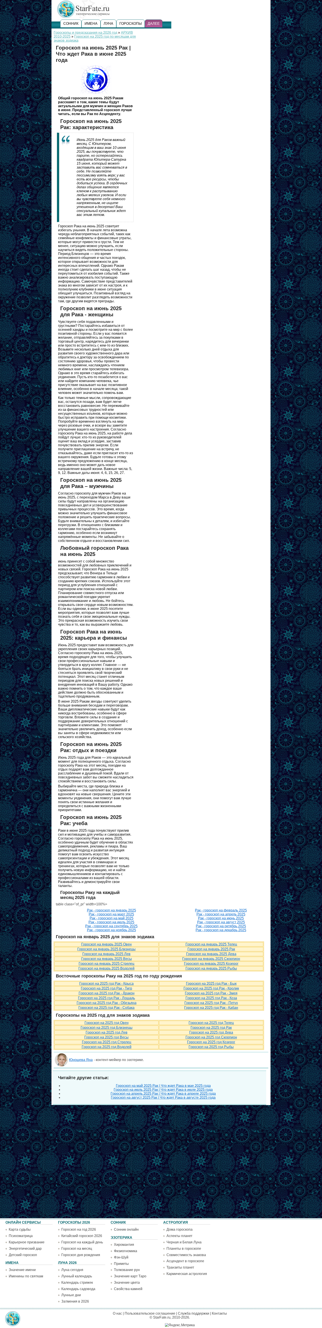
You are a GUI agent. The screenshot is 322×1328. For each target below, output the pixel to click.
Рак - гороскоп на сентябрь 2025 (111, 926)
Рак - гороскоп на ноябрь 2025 (111, 930)
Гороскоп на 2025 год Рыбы (211, 1047)
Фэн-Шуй (121, 1257)
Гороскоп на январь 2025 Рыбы (211, 968)
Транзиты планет (180, 1267)
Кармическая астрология (186, 1274)
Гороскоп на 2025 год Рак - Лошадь (106, 998)
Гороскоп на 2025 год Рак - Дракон (106, 993)
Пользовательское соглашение (150, 1313)
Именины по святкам (26, 1276)
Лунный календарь (76, 1276)
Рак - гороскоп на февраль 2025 (221, 910)
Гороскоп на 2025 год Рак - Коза (211, 998)
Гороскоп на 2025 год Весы (106, 1037)
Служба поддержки (193, 1313)
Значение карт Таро (130, 1276)
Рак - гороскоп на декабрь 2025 (221, 930)
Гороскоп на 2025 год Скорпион (211, 1037)
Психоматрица (21, 1236)
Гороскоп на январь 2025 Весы (106, 959)
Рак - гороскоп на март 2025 (111, 914)
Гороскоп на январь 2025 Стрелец (106, 963)
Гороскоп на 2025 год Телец (211, 1023)
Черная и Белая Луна (184, 1242)
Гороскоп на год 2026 (78, 1229)
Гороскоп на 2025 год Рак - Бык (211, 983)
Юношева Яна (81, 1060)
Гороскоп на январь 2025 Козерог (211, 963)
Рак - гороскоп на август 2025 (221, 922)
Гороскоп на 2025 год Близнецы (107, 1027)
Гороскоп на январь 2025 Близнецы (106, 949)
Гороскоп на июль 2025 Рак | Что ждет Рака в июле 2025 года (163, 1089)
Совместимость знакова (186, 1255)
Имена (91, 23)
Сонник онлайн (126, 1229)
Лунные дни (71, 1295)
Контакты (219, 1313)
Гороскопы (130, 23)
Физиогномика (125, 1251)
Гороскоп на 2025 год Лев (106, 1032)
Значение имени (22, 1270)
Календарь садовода (78, 1289)
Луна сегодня (72, 1270)
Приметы (121, 1264)
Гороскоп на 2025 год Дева (211, 1032)
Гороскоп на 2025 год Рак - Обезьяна (106, 1003)
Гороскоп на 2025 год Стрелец (106, 1042)
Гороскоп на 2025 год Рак (211, 1027)
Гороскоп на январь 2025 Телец (211, 944)
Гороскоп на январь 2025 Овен (106, 944)
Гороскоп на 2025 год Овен (107, 1023)
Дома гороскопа (179, 1229)
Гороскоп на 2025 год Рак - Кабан (211, 1007)
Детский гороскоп (23, 1255)
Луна (108, 23)
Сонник (70, 23)
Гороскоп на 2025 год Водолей (106, 1047)
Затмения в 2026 (75, 1301)
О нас (117, 1313)
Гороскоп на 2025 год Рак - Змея (211, 993)
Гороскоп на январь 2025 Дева (211, 954)
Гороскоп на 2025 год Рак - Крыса (106, 983)
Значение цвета (127, 1282)
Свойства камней (128, 1289)
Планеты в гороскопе (183, 1248)
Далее (154, 23)
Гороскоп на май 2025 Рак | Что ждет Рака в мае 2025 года (163, 1086)
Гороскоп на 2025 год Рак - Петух (211, 1003)
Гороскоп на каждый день (82, 1242)
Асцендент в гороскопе (185, 1261)
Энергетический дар (25, 1248)
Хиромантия (124, 1244)
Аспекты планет (179, 1236)
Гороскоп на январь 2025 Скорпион (211, 959)
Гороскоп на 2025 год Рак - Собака (106, 1007)
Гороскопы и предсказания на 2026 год (85, 32)
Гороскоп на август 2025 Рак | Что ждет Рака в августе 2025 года (163, 1097)
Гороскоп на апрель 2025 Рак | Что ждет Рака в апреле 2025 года (163, 1093)
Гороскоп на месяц (76, 1248)
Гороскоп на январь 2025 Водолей (106, 968)
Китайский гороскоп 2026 (81, 1236)
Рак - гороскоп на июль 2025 (111, 922)
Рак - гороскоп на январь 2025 (111, 910)
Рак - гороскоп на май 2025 (111, 918)
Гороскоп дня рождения (80, 1255)
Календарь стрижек (77, 1282)
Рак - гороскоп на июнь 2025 (221, 918)
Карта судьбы (20, 1229)
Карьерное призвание (26, 1242)
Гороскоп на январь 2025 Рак (211, 949)
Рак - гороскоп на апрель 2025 (220, 914)
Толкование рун (127, 1270)
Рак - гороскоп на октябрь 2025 (221, 926)
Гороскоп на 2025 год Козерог (211, 1042)
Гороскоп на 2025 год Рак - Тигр (106, 988)
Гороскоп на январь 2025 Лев (106, 954)
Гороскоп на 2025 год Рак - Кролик (211, 988)
